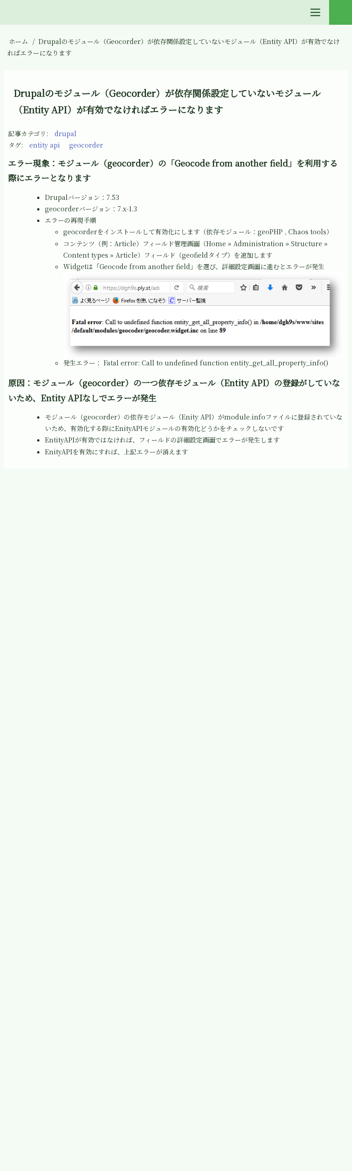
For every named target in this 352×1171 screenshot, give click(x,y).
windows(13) (43, 1103)
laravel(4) (38, 801)
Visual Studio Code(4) (58, 1069)
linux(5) (36, 834)
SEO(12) (35, 1002)
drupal (66, 133)
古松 (187, 495)
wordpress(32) (46, 1136)
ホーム (18, 41)
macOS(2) (38, 868)
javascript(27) (44, 767)
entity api (44, 144)
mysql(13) (38, 901)
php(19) (35, 935)
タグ (14, 144)
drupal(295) (41, 667)
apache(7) (39, 599)
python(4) (39, 968)
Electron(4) (41, 700)
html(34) (37, 734)
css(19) (33, 633)
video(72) (38, 1036)
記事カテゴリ (27, 133)
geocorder (86, 144)
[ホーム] (15, 495)
